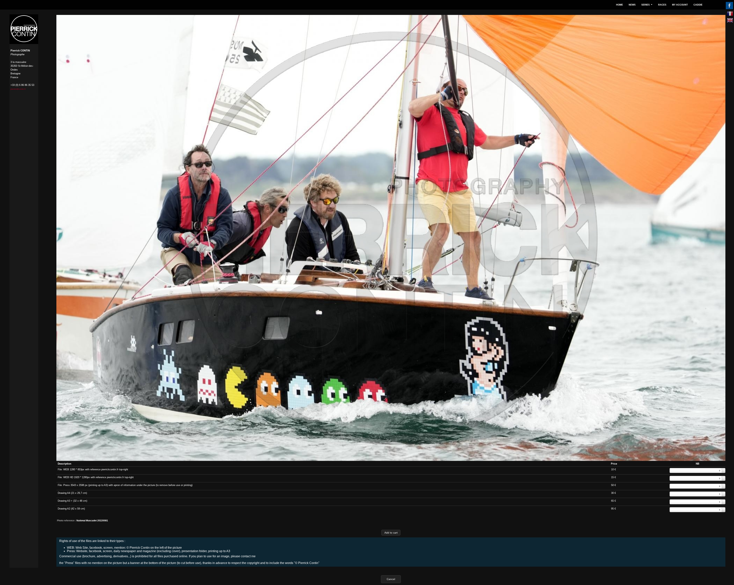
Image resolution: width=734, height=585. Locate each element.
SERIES (647, 5)
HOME (619, 4)
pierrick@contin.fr (18, 89)
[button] (390, 532)
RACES (662, 4)
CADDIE (697, 4)
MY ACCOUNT (680, 4)
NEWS (632, 4)
